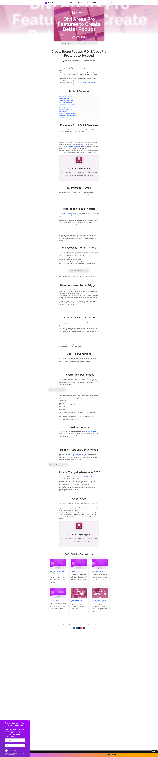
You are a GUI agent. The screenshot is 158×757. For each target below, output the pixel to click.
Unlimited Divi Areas (64, 98)
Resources (80, 2)
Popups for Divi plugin (86, 129)
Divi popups (87, 219)
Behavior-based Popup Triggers (67, 104)
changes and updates (84, 476)
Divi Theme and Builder (91, 431)
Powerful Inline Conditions (65, 109)
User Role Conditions (64, 107)
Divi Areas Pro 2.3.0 (97, 571)
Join (111, 2)
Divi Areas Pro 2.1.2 (55, 600)
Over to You (62, 117)
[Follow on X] (79, 628)
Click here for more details (79, 179)
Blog (87, 2)
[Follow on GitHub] (84, 628)
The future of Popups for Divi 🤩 (57, 572)
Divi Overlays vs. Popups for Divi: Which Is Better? (99, 601)
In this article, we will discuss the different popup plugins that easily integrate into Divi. (79, 606)
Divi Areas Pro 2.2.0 (77, 571)
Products (71, 2)
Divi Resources (76, 60)
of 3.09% (92, 67)
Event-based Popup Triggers (66, 102)
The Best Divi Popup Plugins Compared (77, 601)
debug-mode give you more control (75, 454)
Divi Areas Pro (86, 60)
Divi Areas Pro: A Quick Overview (67, 96)
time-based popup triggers (67, 213)
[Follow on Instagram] (81, 628)
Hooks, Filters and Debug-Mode (67, 113)
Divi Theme (92, 60)
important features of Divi (88, 82)
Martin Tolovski (67, 60)
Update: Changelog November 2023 (67, 115)
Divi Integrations (63, 111)
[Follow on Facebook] (74, 628)
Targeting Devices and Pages (66, 106)
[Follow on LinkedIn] (77, 628)
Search (94, 2)
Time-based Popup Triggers (66, 100)
